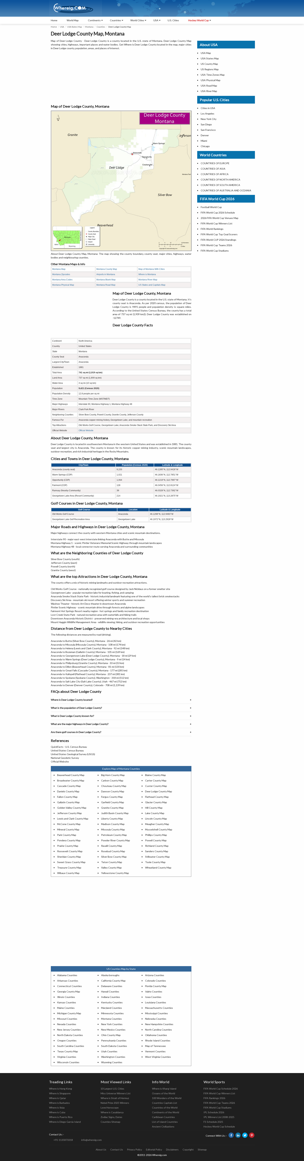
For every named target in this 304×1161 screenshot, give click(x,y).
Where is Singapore (60, 1093)
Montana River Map (147, 279)
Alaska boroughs (110, 975)
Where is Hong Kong (60, 1088)
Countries (115, 20)
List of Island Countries (165, 1121)
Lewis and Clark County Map (72, 818)
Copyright (188, 1149)
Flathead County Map (157, 796)
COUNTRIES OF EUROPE (215, 163)
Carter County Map (155, 780)
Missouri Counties (67, 1018)
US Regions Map (210, 69)
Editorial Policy (154, 1149)
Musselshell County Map (158, 829)
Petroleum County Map (114, 834)
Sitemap (202, 1149)
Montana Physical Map (63, 285)
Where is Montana (147, 274)
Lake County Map (154, 813)
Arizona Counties (154, 975)
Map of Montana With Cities (151, 269)
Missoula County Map (113, 829)
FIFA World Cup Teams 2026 (216, 245)
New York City (208, 118)
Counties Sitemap (110, 1121)
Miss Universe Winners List (116, 1093)
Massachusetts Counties (159, 1007)
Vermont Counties (155, 1051)
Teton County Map (111, 862)
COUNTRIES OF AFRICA (215, 174)
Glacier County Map (156, 802)
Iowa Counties (153, 996)
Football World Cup (211, 207)
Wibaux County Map (68, 872)
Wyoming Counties (111, 1062)
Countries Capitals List (164, 1102)
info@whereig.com (91, 1139)
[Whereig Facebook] (231, 1135)
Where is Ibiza (57, 1107)
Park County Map (66, 834)
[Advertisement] (121, 77)
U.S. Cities (173, 20)
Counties (101, 26)
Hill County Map (154, 807)
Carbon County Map (112, 780)
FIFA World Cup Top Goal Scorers (219, 234)
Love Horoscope (110, 1107)
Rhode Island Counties (157, 1040)
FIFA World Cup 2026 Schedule (218, 212)
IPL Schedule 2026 (214, 1112)
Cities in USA (208, 108)
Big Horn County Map (113, 775)
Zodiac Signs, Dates (111, 1117)
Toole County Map (155, 862)
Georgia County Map (68, 991)
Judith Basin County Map (115, 813)
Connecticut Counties (69, 986)
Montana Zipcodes (61, 274)
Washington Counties (113, 1056)
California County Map (113, 980)
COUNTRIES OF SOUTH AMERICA (220, 184)
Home (54, 20)
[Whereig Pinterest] (251, 1135)
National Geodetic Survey (65, 757)
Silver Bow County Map (114, 856)
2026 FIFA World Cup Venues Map (219, 217)
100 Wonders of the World (166, 1098)
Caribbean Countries (163, 1117)
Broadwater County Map (70, 780)
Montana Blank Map (106, 279)
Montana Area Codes (62, 279)
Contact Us (116, 1149)
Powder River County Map (115, 840)
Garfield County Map (112, 802)
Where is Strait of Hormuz (115, 1098)
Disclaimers (172, 1149)
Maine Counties (66, 1007)
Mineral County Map (68, 829)
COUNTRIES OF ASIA (213, 168)
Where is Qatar (57, 1098)
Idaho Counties (153, 991)
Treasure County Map (69, 867)
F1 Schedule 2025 (213, 1121)
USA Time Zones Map (213, 74)
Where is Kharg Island (164, 1088)
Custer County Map (156, 785)
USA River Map (209, 91)
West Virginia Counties (158, 1056)
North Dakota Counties (70, 1035)
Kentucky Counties (112, 1002)
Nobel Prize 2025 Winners (115, 1102)
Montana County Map (106, 269)
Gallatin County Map (68, 802)
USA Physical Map (210, 80)
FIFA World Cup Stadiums (215, 250)
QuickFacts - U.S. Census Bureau (69, 746)
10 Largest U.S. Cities (112, 1088)
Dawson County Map (112, 791)
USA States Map (74, 26)
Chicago (205, 146)
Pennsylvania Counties (113, 1040)
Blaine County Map (155, 775)
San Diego (206, 124)
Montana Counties (111, 1018)
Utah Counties (109, 1051)
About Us (101, 1149)
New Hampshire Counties (159, 1024)
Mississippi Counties (156, 1013)
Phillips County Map (156, 834)
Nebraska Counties (155, 1018)
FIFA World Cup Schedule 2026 (221, 1088)
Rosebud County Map (113, 851)
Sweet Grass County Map (71, 862)
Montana (89, 26)
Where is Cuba (57, 1112)
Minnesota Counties (112, 1013)
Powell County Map (156, 840)
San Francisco (208, 129)
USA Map (206, 52)
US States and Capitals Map (151, 285)
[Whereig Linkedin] (238, 1135)
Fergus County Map (112, 796)
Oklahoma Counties (156, 1035)
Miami (204, 140)
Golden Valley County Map (71, 807)
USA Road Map (209, 85)
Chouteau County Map (113, 785)
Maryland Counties (111, 1007)
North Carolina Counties (158, 1029)
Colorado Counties (155, 980)
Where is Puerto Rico (60, 1117)
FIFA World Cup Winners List (216, 223)
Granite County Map (112, 807)
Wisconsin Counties (68, 1062)
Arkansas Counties (67, 980)
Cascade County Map (69, 785)
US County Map (209, 63)
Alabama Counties (67, 975)
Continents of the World (165, 1112)
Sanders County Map (156, 851)
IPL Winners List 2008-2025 (219, 1117)
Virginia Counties (66, 1056)
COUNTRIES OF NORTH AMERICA (220, 179)
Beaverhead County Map (70, 775)
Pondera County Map (69, 840)
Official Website (86, 430)
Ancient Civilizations (163, 1126)
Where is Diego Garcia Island (65, 1121)
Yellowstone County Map (115, 872)
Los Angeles (207, 113)
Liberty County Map (112, 818)
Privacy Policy (134, 1149)
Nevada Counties (66, 1024)
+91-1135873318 (63, 1139)
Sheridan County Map (69, 856)
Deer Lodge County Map (158, 791)
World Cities (137, 20)
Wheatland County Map (158, 867)
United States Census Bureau (67, 750)
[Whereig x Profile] (245, 1135)
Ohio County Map (111, 1035)
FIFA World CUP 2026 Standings (218, 239)
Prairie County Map (67, 845)
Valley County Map (111, 867)
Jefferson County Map (69, 813)
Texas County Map (67, 1051)
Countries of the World (165, 1107)
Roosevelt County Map (70, 851)
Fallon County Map (67, 796)
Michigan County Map (69, 1013)
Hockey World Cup (198, 20)
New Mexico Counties (113, 1029)
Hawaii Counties (110, 991)
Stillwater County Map (157, 856)
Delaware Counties (111, 986)
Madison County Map (113, 824)
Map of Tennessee (155, 1045)
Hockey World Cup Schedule (219, 1126)
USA (62, 26)
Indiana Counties (110, 996)
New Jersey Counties (69, 1029)
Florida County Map (155, 986)
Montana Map (58, 269)
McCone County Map (69, 824)
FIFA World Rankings (212, 228)
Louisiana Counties (155, 1002)
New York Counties (111, 1024)
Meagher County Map (157, 824)
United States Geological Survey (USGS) (73, 754)
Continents (94, 20)
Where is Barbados (59, 1102)
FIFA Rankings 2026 (214, 1098)
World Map (73, 20)
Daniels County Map (68, 791)
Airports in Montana (105, 274)
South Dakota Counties (114, 1045)
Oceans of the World (163, 1093)
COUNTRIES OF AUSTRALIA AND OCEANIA (226, 190)
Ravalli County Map (111, 845)
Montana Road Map (105, 285)
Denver (205, 135)
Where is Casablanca (112, 1112)
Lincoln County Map (156, 818)
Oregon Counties (67, 1040)
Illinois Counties (66, 996)
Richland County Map (157, 845)
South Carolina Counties (70, 1045)
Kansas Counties (66, 1002)
